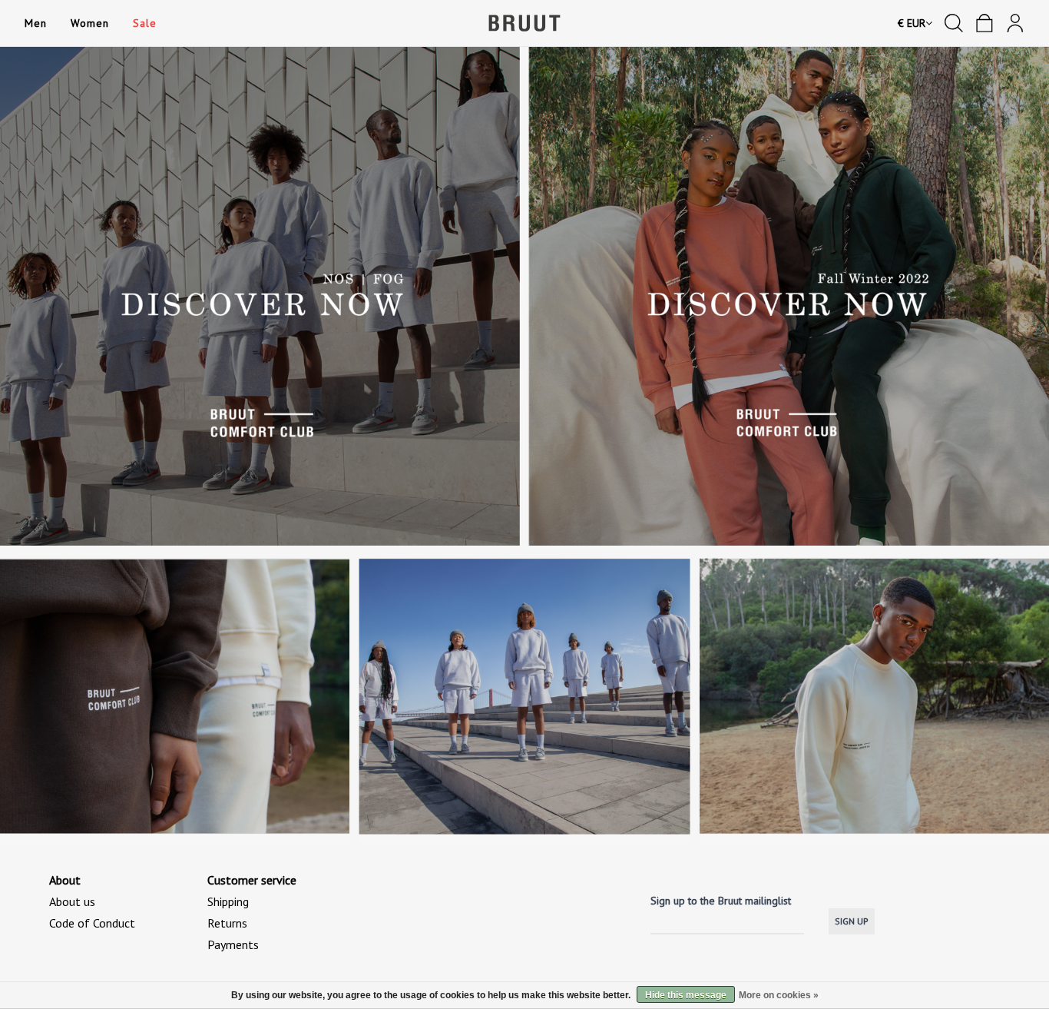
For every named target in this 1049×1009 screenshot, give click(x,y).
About (65, 880)
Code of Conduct (92, 923)
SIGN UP (852, 921)
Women (89, 23)
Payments (233, 944)
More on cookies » (779, 995)
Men (35, 23)
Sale (144, 23)
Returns (227, 923)
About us (72, 901)
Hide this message (685, 995)
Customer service (251, 880)
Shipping (228, 901)
